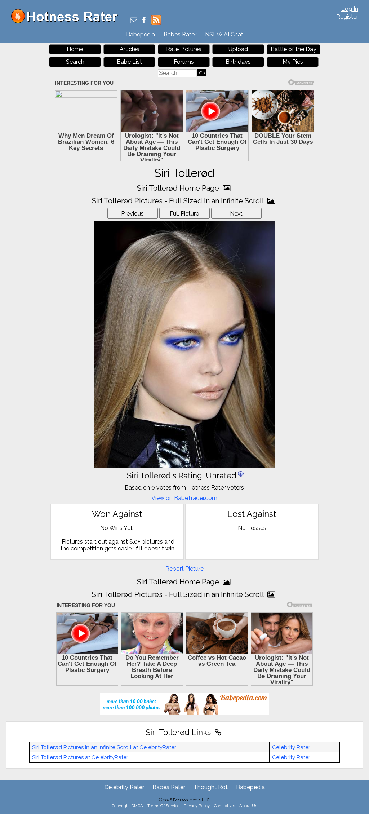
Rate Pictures (183, 49)
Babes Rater (180, 34)
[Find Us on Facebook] (144, 20)
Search (75, 61)
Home (75, 49)
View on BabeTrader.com (184, 498)
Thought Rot (211, 787)
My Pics (293, 61)
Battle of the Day (293, 49)
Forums (184, 61)
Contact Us (224, 805)
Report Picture (184, 568)
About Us (248, 805)
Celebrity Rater (291, 747)
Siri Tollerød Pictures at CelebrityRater (80, 757)
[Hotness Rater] (67, 21)
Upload (238, 49)
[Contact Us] (133, 20)
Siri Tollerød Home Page (179, 188)
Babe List (129, 61)
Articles (129, 49)
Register (347, 16)
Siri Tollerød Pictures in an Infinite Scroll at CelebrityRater (104, 747)
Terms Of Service (163, 805)
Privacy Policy (197, 805)
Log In (349, 8)
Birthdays (238, 61)
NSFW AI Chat (224, 34)
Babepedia (140, 34)
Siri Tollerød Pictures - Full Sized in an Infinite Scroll (179, 200)
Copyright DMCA (127, 805)
